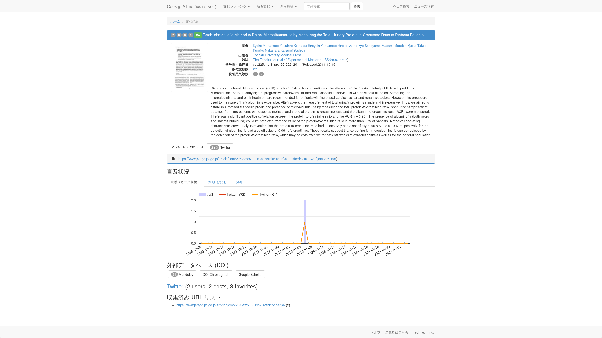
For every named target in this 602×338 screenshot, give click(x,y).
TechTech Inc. (423, 332)
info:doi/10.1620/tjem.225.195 (314, 158)
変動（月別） (218, 181)
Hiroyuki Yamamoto (322, 45)
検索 (357, 6)
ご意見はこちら (396, 332)
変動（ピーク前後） (185, 181)
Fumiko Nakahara (266, 50)
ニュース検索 (424, 6)
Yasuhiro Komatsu (293, 45)
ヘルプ (375, 332)
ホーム (175, 21)
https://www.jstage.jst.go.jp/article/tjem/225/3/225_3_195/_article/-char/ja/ (232, 158)
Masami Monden (394, 45)
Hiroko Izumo (347, 45)
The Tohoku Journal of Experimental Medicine (287, 59)
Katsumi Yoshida (293, 50)
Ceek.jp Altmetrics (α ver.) (191, 6)
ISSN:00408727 (335, 59)
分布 (239, 181)
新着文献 (264, 6)
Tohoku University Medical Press (277, 55)
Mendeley (183, 274)
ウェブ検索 (401, 6)
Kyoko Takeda (418, 45)
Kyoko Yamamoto (266, 45)
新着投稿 (287, 6)
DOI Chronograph (216, 274)
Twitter (220, 147)
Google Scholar (250, 274)
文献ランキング (235, 6)
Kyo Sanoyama (369, 45)
